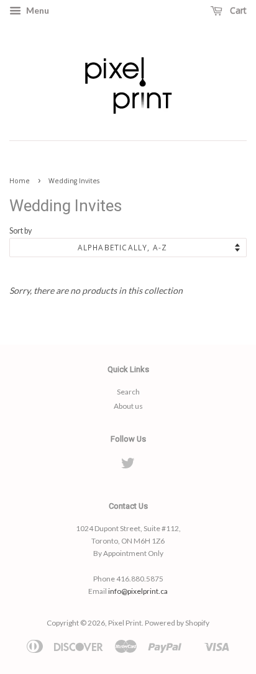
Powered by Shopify (177, 622)
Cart (237, 10)
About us (128, 406)
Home (19, 180)
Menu (36, 10)
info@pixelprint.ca (138, 591)
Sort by (20, 230)
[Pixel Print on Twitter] (128, 465)
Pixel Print (125, 622)
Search (128, 391)
